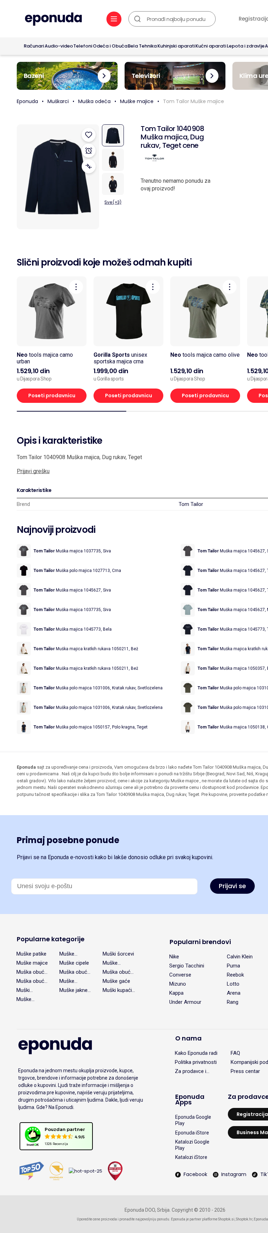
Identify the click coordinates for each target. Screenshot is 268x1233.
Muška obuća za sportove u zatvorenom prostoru (118, 972)
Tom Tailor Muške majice (193, 101)
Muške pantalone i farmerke (29, 999)
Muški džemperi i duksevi (28, 990)
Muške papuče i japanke (69, 981)
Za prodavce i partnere (190, 1071)
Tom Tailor (191, 504)
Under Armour (185, 1002)
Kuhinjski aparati (176, 46)
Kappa (176, 993)
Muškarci (58, 101)
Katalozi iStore (191, 1157)
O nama (188, 1038)
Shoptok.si (226, 1219)
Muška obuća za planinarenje (31, 981)
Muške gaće (116, 981)
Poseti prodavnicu (51, 395)
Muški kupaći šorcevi (117, 990)
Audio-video (59, 46)
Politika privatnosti (196, 1062)
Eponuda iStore (192, 1133)
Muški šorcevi (118, 954)
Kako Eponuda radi (196, 1053)
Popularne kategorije (50, 939)
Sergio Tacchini (186, 966)
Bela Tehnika (142, 46)
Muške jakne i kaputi (74, 990)
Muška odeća (94, 101)
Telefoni (82, 46)
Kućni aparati (210, 46)
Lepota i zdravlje (246, 46)
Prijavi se (232, 886)
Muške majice (137, 101)
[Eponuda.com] (53, 19)
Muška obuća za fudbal (74, 972)
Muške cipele (74, 963)
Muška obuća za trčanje (31, 972)
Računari (34, 46)
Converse (180, 975)
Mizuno (177, 984)
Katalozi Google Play (192, 1145)
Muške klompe (111, 963)
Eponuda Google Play (193, 1120)
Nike (174, 956)
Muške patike (31, 954)
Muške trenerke (68, 954)
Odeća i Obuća (110, 46)
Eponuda (27, 101)
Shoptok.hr (244, 1219)
